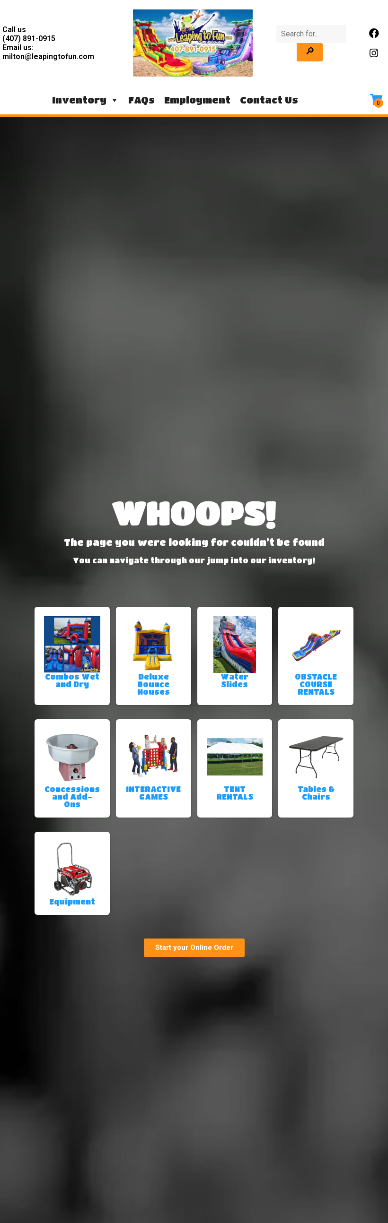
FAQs (141, 100)
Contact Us (269, 100)
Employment (197, 100)
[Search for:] (311, 34)
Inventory (79, 100)
